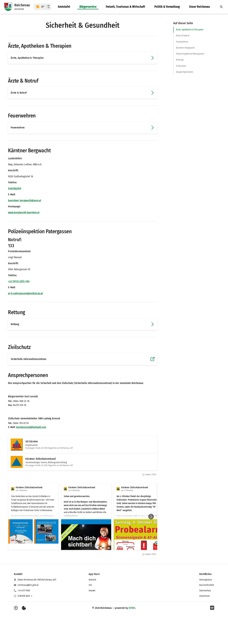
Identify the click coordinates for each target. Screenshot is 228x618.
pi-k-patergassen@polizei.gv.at (25, 293)
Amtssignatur (205, 579)
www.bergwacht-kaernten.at (23, 212)
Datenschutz (205, 590)
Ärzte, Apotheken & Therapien (189, 29)
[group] (82, 516)
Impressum (204, 595)
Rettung (179, 59)
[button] (20, 531)
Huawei (92, 590)
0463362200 (14, 188)
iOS (90, 585)
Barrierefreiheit (206, 585)
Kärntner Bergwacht (185, 47)
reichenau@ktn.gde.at (28, 585)
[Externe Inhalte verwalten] (24, 608)
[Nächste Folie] (151, 516)
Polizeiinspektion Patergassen (190, 53)
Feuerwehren (182, 41)
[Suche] (221, 7)
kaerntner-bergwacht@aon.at (24, 200)
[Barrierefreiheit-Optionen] (16, 608)
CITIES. (132, 607)
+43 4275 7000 (24, 590)
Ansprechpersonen (184, 72)
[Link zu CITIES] (212, 608)
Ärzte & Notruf (182, 35)
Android (92, 579)
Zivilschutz (181, 66)
